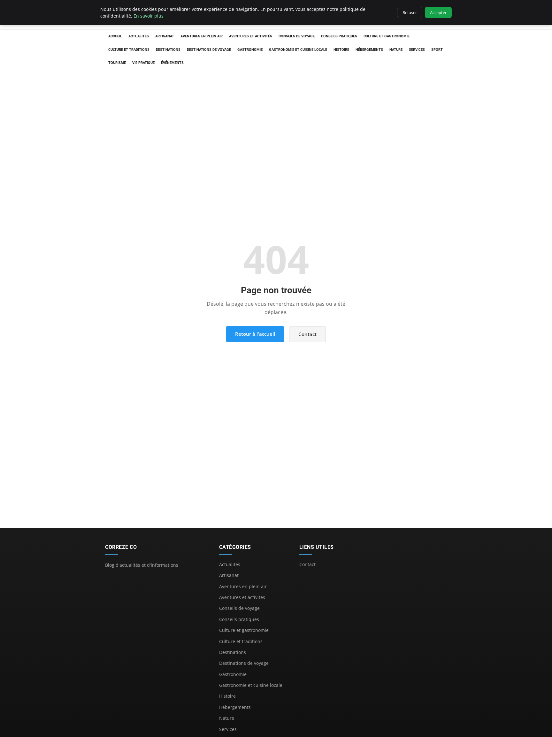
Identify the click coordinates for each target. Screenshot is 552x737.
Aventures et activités (250, 36)
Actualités (138, 36)
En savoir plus (149, 16)
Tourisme (117, 63)
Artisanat (164, 36)
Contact (307, 334)
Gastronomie (250, 50)
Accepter (438, 12)
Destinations (168, 50)
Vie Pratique (143, 63)
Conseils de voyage (297, 36)
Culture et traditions (129, 50)
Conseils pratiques (339, 36)
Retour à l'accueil (255, 334)
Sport (437, 50)
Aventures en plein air (201, 36)
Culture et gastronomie (387, 36)
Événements (172, 63)
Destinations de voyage (209, 50)
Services (417, 50)
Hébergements (369, 50)
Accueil (115, 36)
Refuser (409, 12)
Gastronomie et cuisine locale (298, 50)
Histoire (341, 50)
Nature (395, 50)
